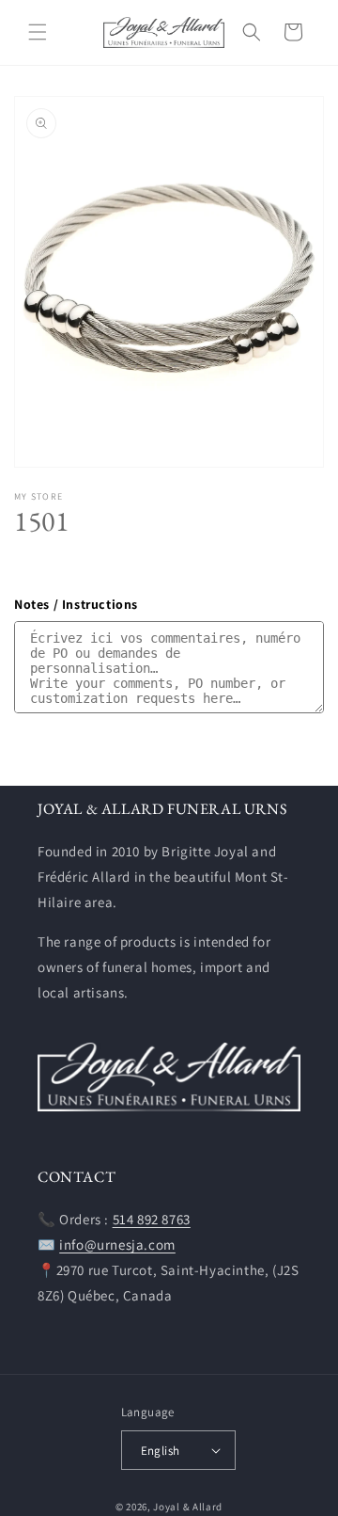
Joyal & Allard (188, 1506)
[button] (37, 32)
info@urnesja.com (117, 1244)
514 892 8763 (152, 1219)
